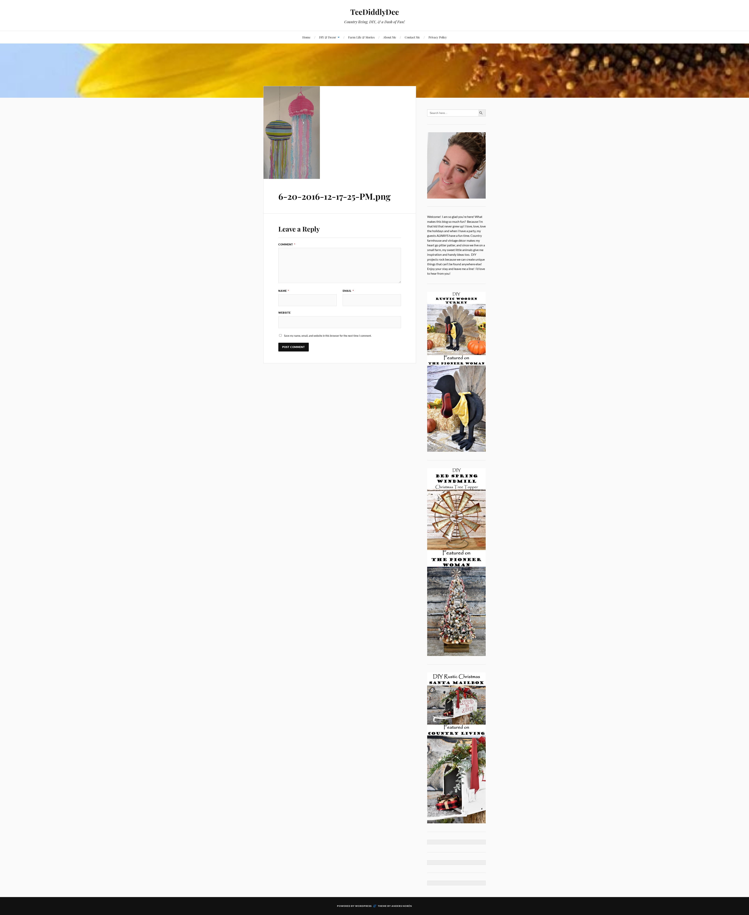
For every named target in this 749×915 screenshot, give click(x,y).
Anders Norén (401, 905)
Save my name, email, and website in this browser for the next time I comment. (328, 335)
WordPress (363, 905)
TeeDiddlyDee (374, 12)
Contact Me (412, 37)
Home (306, 37)
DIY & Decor (327, 37)
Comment (286, 244)
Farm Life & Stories (361, 37)
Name (283, 290)
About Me (389, 37)
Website (284, 312)
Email (348, 290)
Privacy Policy (438, 37)
